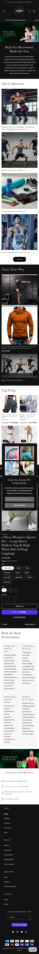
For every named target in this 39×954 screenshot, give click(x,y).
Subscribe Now (20, 505)
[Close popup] (33, 447)
